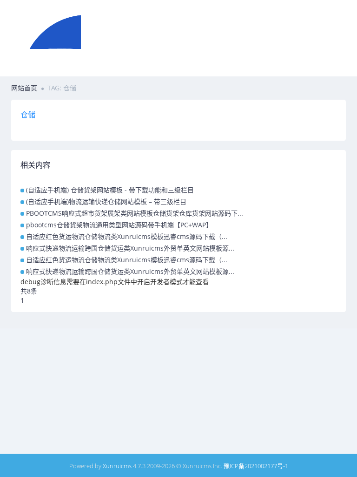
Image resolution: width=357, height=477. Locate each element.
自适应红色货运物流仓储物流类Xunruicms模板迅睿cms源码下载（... (126, 236)
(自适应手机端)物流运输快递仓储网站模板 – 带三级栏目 (106, 201)
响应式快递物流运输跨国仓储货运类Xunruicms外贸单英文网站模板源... (130, 248)
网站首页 (24, 87)
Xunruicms (117, 466)
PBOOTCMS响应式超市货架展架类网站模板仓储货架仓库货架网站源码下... (134, 213)
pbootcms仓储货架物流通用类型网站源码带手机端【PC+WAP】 (119, 224)
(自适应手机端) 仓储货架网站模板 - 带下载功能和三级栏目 (110, 189)
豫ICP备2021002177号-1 (256, 466)
